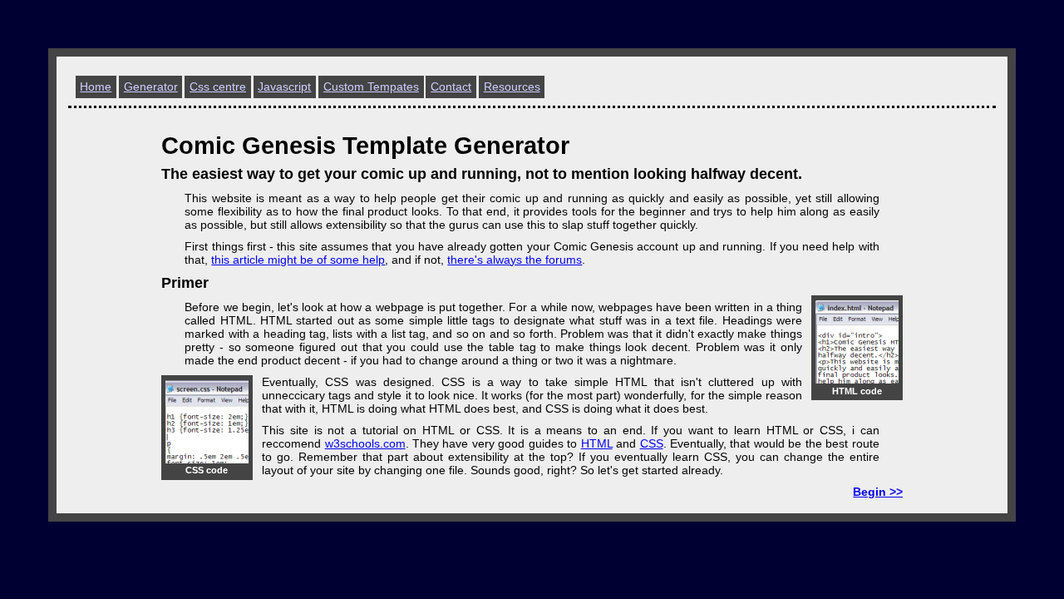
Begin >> (878, 491)
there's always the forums (514, 259)
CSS (651, 443)
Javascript (284, 86)
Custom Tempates (371, 86)
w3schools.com (365, 443)
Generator (151, 86)
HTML (597, 443)
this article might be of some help (298, 259)
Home (95, 86)
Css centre (218, 86)
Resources (512, 86)
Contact (451, 86)
